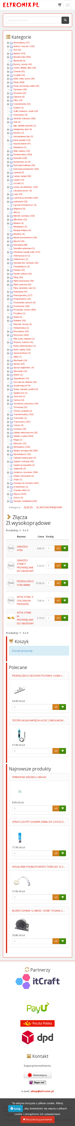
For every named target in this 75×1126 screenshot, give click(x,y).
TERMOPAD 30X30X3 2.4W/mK (29, 777)
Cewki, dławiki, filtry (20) (24, 68)
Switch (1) (18, 375)
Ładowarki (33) (20, 201)
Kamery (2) (18, 133)
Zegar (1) (17, 479)
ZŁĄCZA (28, 507)
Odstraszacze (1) (21, 256)
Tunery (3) (18, 425)
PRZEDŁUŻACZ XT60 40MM (25, 583)
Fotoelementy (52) (22, 104)
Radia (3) (17, 317)
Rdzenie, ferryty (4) (22, 324)
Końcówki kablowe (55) (24, 165)
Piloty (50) (18, 277)
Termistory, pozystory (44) (25, 403)
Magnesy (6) (19, 208)
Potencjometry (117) (22, 295)
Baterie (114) (19, 53)
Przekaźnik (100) (21, 306)
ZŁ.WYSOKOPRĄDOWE (49, 507)
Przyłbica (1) (19, 313)
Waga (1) (17, 440)
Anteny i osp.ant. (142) (24, 46)
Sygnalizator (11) (21, 378)
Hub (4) (17, 122)
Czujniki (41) (19, 75)
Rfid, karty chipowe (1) (24, 339)
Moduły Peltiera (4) (22, 230)
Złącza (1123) (19, 494)
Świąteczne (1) (20, 393)
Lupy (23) (17, 194)
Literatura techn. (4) (22, 190)
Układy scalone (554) (23, 436)
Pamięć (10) (19, 270)
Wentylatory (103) (21, 447)
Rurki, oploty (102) (22, 349)
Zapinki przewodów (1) (24, 465)
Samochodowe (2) (22, 353)
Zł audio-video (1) (21, 490)
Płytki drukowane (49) (23, 281)
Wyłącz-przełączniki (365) (25, 450)
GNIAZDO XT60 (22, 548)
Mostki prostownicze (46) (25, 237)
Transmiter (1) (20, 418)
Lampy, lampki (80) (22, 176)
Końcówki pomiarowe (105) (26, 169)
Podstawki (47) (20, 291)
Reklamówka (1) (21, 328)
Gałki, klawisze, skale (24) (25, 111)
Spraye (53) (19, 364)
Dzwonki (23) (19, 93)
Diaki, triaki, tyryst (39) (24, 78)
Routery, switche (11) (23, 342)
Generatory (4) (20, 115)
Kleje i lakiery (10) (21, 151)
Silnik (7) (17, 357)
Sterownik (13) (20, 371)
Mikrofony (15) (20, 219)
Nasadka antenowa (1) (24, 248)
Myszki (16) (19, 241)
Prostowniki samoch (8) (24, 302)
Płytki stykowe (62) (22, 284)
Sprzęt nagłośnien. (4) (23, 367)
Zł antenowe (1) (20, 487)
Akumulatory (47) (21, 42)
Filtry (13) (17, 100)
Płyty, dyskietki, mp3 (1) (24, 288)
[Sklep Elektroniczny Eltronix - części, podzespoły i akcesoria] (21, 5)
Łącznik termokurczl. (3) (24, 205)
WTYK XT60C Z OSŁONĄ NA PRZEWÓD (25, 600)
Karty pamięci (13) (22, 140)
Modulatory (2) (20, 226)
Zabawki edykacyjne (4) (24, 458)
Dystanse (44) (20, 89)
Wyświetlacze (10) (22, 454)
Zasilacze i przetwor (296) (25, 472)
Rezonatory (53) (21, 331)
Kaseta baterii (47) (22, 143)
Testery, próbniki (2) (22, 411)
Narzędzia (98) (20, 245)
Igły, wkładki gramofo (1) (24, 125)
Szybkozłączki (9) (21, 385)
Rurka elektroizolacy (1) (24, 346)
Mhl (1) (16, 212)
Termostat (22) (20, 407)
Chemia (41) (19, 71)
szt (58, 548)
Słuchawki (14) (20, 360)
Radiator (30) (19, 320)
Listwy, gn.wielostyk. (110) (25, 187)
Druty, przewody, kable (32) (26, 86)
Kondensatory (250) (22, 154)
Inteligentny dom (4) (22, 129)
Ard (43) (17, 50)
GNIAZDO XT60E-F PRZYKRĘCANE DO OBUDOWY (25, 566)
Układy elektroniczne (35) (25, 432)
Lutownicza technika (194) (25, 198)
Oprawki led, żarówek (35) (25, 263)
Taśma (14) (18, 400)
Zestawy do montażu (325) (26, 483)
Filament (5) (19, 97)
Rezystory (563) (21, 335)
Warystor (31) (20, 443)
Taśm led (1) (19, 396)
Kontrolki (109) (20, 158)
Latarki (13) (18, 180)
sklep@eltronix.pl (42, 1091)
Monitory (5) (19, 234)
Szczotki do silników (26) (25, 382)
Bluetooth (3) (19, 60)
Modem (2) (18, 223)
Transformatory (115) (23, 414)
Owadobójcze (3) (21, 266)
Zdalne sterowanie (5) (23, 476)
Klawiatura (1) (19, 147)
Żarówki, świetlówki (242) (25, 501)
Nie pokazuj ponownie (38, 1119)
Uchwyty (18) (19, 429)
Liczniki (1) (18, 183)
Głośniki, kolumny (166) (24, 118)
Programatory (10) (22, 299)
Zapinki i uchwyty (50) (23, 461)
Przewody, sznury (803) (24, 309)
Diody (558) (18, 82)
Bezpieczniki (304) (22, 57)
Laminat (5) (18, 172)
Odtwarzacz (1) (20, 259)
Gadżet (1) (18, 107)
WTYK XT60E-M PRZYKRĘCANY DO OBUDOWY (25, 618)
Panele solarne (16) (22, 274)
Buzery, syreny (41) (22, 64)
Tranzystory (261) (22, 422)
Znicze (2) (18, 497)
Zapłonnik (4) (19, 468)
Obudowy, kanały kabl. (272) (26, 252)
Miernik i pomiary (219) (24, 216)
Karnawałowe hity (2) (23, 136)
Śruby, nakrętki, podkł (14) (25, 389)
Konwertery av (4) (21, 162)
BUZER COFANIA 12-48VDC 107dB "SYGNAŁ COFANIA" (42, 910)
